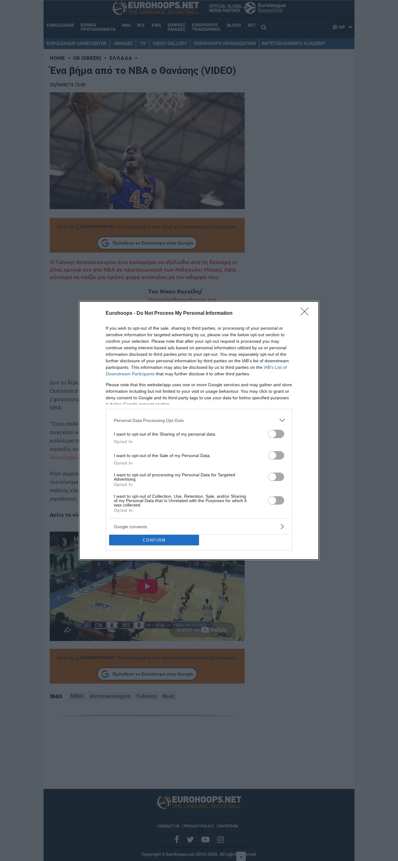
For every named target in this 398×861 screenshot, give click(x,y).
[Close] (306, 313)
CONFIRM (154, 540)
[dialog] (199, 430)
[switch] (276, 434)
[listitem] (199, 420)
